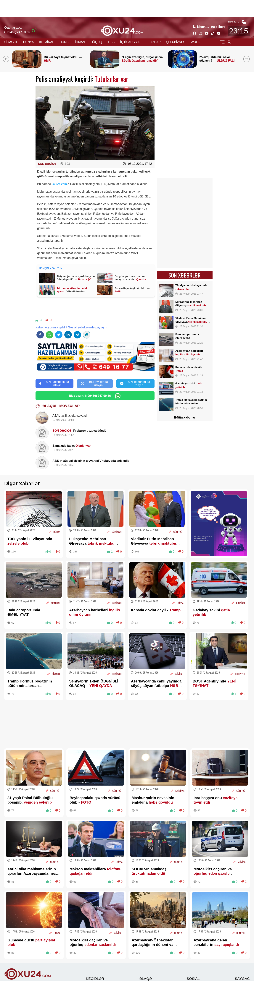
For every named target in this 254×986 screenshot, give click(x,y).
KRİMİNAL (46, 42)
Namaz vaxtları (211, 27)
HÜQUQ (96, 42)
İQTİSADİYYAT (130, 42)
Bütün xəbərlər (184, 417)
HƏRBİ (64, 42)
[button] (247, 59)
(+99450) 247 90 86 (17, 32)
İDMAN (80, 42)
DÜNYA (28, 42)
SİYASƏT (10, 42)
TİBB (111, 42)
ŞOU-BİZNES (175, 42)
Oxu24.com (59, 184)
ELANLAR (154, 42)
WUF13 (196, 42)
